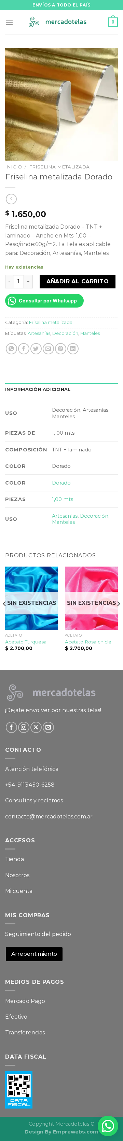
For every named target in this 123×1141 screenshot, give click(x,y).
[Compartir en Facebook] (23, 348)
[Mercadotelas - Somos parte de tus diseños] (61, 22)
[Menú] (9, 22)
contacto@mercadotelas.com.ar (49, 816)
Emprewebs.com (75, 1132)
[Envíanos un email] (48, 727)
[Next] (118, 617)
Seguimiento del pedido (38, 934)
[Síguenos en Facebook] (11, 727)
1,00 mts (62, 499)
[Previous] (4, 617)
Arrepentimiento (34, 954)
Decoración (65, 333)
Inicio (13, 166)
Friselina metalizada (59, 166)
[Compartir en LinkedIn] (73, 348)
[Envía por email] (48, 348)
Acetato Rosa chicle (88, 641)
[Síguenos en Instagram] (23, 727)
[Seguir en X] (36, 727)
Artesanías (39, 333)
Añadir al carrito (77, 281)
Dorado (61, 483)
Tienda (14, 859)
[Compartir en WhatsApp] (11, 348)
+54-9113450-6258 (30, 785)
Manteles (90, 333)
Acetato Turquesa (25, 641)
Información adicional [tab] (37, 389)
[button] (108, 1126)
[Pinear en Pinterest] (60, 348)
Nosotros (17, 875)
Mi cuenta (18, 891)
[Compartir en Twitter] (36, 348)
